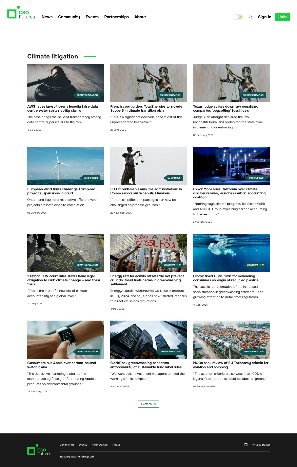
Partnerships (116, 16)
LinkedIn (246, 445)
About (140, 16)
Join (282, 16)
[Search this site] (251, 17)
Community (69, 16)
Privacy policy (261, 444)
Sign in (264, 16)
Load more (148, 403)
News (47, 16)
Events (92, 16)
